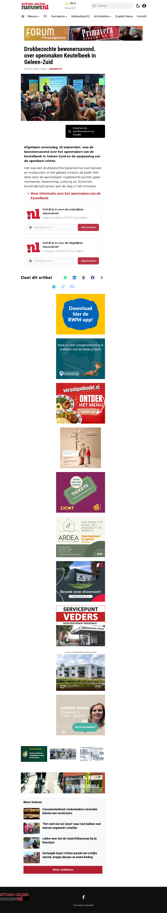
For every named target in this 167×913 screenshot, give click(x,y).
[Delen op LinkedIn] (74, 277)
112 (45, 16)
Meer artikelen (63, 869)
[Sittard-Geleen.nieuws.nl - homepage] (35, 6)
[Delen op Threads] (83, 277)
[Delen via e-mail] (72, 286)
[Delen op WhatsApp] (65, 277)
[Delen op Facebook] (92, 277)
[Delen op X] (102, 277)
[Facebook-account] (83, 897)
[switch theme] (138, 6)
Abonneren (88, 227)
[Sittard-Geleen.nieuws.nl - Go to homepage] (14, 896)
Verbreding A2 (80, 16)
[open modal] (144, 6)
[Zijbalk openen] (23, 16)
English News (124, 16)
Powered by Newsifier (83, 905)
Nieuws (32, 16)
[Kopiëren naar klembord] (63, 286)
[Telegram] (54, 286)
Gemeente (58, 16)
